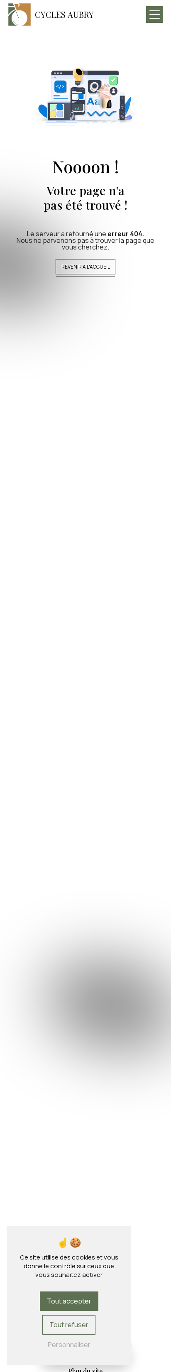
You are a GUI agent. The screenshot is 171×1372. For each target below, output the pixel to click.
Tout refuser (68, 1324)
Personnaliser (69, 1344)
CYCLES (64, 14)
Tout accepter (69, 1301)
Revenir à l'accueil (85, 266)
